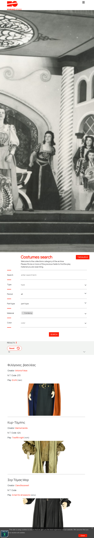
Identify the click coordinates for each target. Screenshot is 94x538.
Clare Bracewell (22, 485)
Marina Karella (21, 428)
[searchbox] (53, 284)
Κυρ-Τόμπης (16, 422)
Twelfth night (18, 437)
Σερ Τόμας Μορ (18, 480)
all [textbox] (22, 294)
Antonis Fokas (21, 370)
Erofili (14, 380)
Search (53, 334)
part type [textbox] (25, 303)
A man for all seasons (21, 495)
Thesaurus (82, 257)
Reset (12, 348)
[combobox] (54, 284)
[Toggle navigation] (83, 3)
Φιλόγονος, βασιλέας (22, 365)
